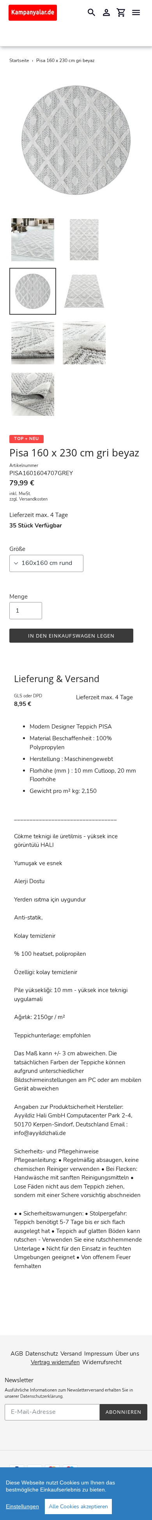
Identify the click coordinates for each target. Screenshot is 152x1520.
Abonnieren (123, 1411)
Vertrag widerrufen (55, 1362)
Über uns (127, 1354)
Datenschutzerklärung (41, 1396)
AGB (17, 1354)
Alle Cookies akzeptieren (78, 1506)
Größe (17, 549)
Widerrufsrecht (102, 1362)
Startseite (19, 60)
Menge (18, 597)
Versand (71, 1354)
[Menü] (136, 12)
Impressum (98, 1354)
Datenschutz (41, 1354)
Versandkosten (33, 499)
